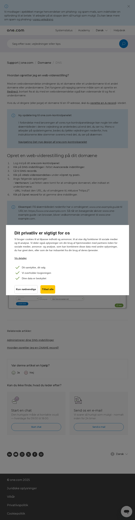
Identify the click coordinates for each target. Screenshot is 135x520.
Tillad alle (48, 289)
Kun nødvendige (26, 289)
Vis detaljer (20, 258)
